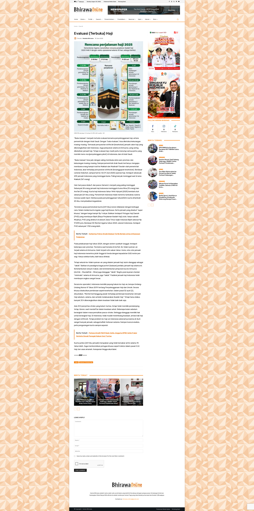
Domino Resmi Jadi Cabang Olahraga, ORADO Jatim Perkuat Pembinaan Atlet (108, 401)
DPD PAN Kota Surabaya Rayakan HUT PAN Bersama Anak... (169, 149)
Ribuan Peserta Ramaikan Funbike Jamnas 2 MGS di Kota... (168, 185)
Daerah (81, 26)
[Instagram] (171, 1)
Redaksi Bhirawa (88, 38)
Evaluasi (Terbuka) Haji (86, 362)
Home (75, 26)
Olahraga (108, 397)
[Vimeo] (176, 1)
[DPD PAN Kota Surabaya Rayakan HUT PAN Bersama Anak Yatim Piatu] (85, 392)
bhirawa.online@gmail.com (131, 499)
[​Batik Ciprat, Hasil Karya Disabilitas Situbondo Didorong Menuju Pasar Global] (152, 196)
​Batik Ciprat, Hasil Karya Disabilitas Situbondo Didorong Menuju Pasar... (168, 197)
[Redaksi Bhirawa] (75, 38)
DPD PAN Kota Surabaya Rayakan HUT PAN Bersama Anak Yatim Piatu (85, 401)
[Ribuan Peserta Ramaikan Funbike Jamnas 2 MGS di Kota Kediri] (152, 184)
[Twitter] (174, 1)
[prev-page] (75, 409)
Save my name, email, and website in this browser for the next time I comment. (100, 456)
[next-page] (78, 409)
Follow (164, 125)
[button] (177, 19)
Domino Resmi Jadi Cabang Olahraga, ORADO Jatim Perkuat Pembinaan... (169, 161)
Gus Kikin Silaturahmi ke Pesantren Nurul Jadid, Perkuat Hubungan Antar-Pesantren (131, 400)
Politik (85, 397)
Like (153, 125)
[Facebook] (169, 1)
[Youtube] (179, 1)
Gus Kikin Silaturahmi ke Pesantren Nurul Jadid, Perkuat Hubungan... (167, 173)
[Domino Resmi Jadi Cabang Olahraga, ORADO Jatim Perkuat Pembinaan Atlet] (108, 392)
